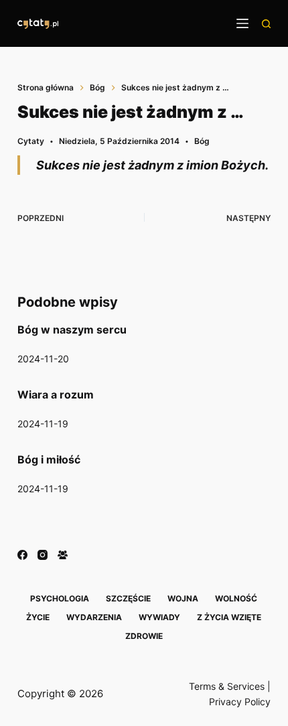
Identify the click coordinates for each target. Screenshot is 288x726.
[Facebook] (22, 555)
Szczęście (128, 598)
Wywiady (159, 617)
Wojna (182, 598)
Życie (38, 617)
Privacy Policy (240, 701)
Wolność (236, 598)
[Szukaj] (266, 23)
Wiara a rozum (55, 394)
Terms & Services (227, 686)
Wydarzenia (94, 617)
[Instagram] (43, 555)
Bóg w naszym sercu (72, 329)
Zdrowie (144, 636)
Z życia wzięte (229, 617)
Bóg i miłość (48, 459)
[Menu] (242, 23)
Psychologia (59, 598)
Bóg (202, 141)
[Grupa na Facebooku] (63, 555)
